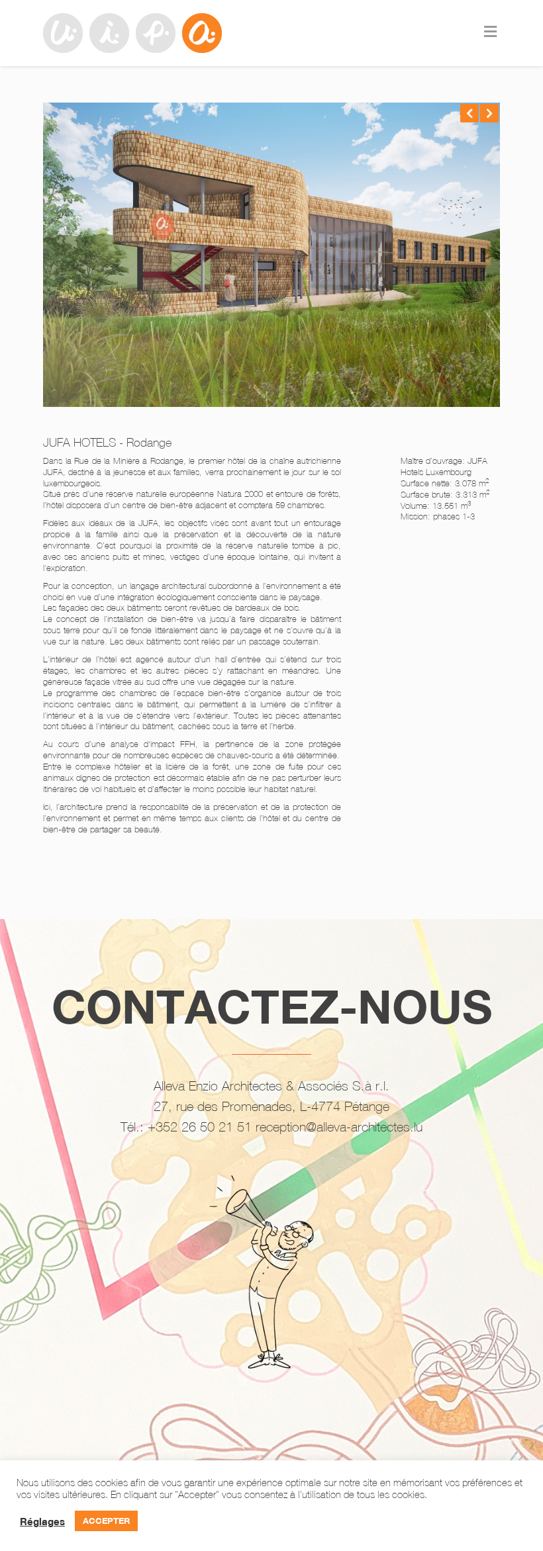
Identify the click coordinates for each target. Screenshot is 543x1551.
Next (489, 113)
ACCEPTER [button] (106, 1520)
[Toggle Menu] (490, 32)
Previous (469, 113)
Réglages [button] (42, 1521)
